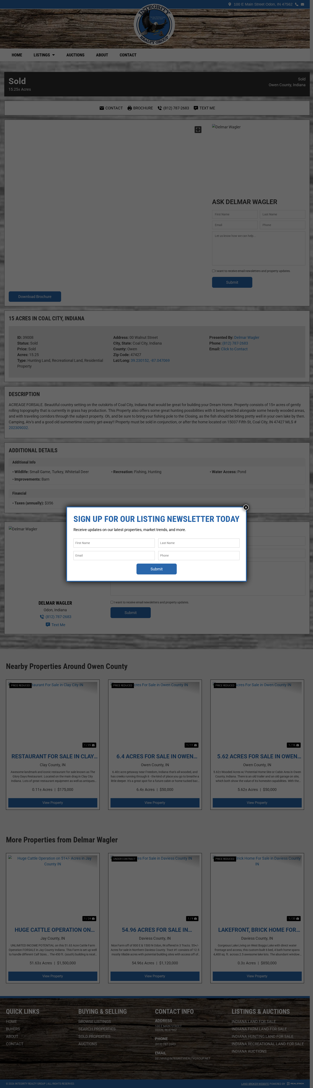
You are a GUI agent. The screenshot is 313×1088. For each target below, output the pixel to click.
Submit (157, 569)
